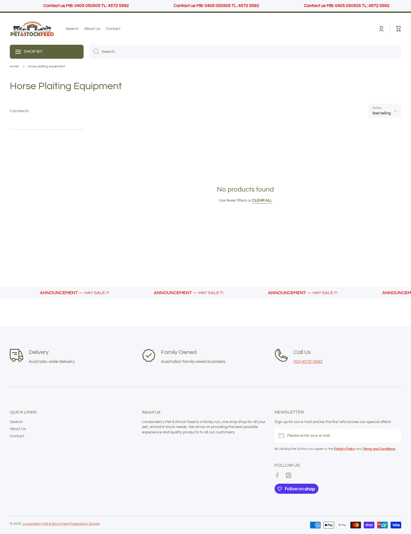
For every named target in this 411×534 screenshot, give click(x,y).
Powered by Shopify (85, 524)
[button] (398, 29)
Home (14, 66)
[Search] (94, 52)
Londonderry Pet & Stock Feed (46, 524)
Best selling (381, 113)
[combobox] (245, 52)
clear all (262, 200)
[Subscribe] (394, 436)
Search (16, 422)
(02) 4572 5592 (308, 361)
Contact (17, 436)
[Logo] (32, 29)
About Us (18, 429)
